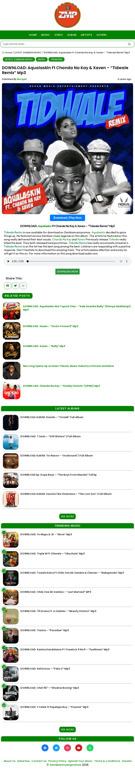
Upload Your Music (80, 761)
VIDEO (58, 35)
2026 (85, 765)
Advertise (23, 761)
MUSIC (45, 35)
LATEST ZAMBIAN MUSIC (28, 52)
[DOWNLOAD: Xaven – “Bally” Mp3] (11, 358)
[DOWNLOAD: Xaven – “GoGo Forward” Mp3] (11, 338)
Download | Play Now (67, 217)
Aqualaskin (45, 226)
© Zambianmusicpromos (64, 765)
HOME (33, 35)
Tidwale (114, 239)
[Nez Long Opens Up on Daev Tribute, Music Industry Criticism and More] (11, 378)
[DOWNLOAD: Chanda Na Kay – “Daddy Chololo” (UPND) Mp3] (11, 398)
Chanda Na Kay (61, 239)
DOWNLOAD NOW (67, 271)
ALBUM (71, 35)
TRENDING (56, 59)
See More (67, 516)
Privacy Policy (57, 761)
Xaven (81, 239)
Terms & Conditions (107, 761)
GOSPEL (102, 35)
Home (8, 52)
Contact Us (39, 761)
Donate (127, 761)
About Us (9, 761)
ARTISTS (86, 35)
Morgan (22, 79)
